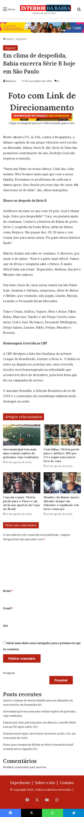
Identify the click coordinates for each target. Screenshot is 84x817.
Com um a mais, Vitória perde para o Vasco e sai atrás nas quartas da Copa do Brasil (21, 503)
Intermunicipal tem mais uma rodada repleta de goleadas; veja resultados (21, 453)
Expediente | (22, 783)
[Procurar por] (79, 10)
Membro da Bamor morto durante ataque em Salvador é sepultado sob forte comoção (61, 503)
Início (9, 39)
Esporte (21, 39)
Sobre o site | (47, 783)
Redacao (11, 80)
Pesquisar (9, 673)
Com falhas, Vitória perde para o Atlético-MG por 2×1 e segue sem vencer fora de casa (61, 455)
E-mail (8, 608)
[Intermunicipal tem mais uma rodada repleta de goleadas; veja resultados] (21, 434)
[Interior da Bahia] (46, 9)
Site (5, 625)
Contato (67, 783)
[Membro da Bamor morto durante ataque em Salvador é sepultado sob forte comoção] (62, 482)
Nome (8, 590)
